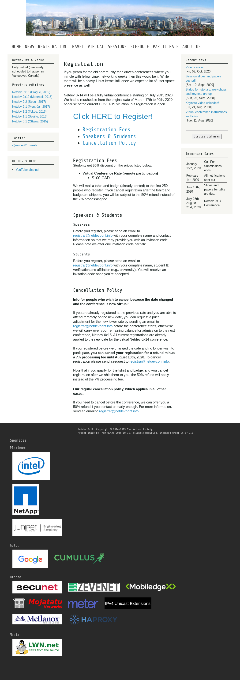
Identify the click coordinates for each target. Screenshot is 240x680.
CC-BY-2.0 (187, 432)
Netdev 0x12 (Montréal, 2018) (32, 97)
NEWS (29, 46)
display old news (207, 136)
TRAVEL (77, 46)
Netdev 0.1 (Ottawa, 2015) (30, 121)
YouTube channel (27, 169)
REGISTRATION (52, 46)
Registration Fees (106, 130)
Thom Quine (107, 432)
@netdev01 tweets (25, 145)
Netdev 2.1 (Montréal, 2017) (31, 106)
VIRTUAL (96, 46)
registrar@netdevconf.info (92, 235)
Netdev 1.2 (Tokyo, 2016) (29, 111)
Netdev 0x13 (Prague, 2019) (31, 92)
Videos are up (195, 67)
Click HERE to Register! (113, 116)
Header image (86, 432)
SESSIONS (117, 46)
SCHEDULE (139, 46)
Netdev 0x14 (85, 429)
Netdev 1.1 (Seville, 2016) (29, 116)
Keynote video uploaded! (202, 103)
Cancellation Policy (109, 143)
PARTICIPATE (166, 46)
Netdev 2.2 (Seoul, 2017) (29, 101)
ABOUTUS (191, 46)
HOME (16, 46)
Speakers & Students (109, 136)
